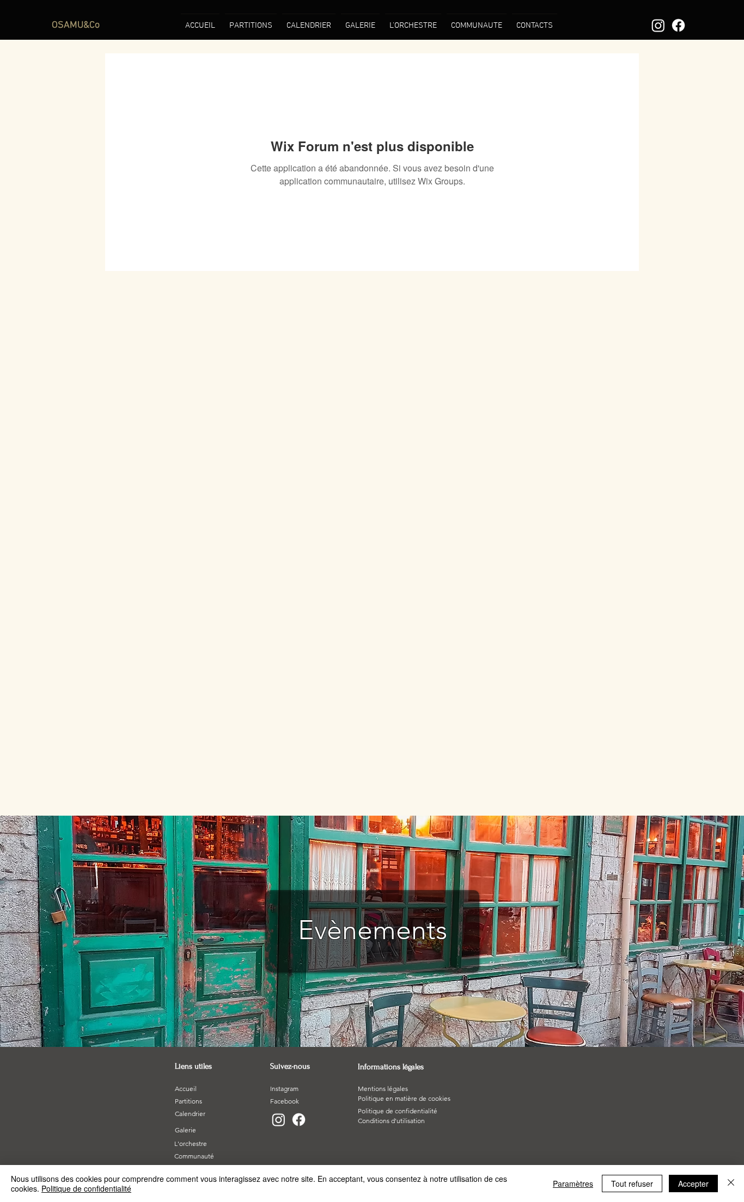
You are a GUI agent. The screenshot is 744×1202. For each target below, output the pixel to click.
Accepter (693, 1183)
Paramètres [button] (573, 1183)
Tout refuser (632, 1183)
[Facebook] (678, 25)
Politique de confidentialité (86, 1188)
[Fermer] (730, 1183)
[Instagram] (658, 25)
